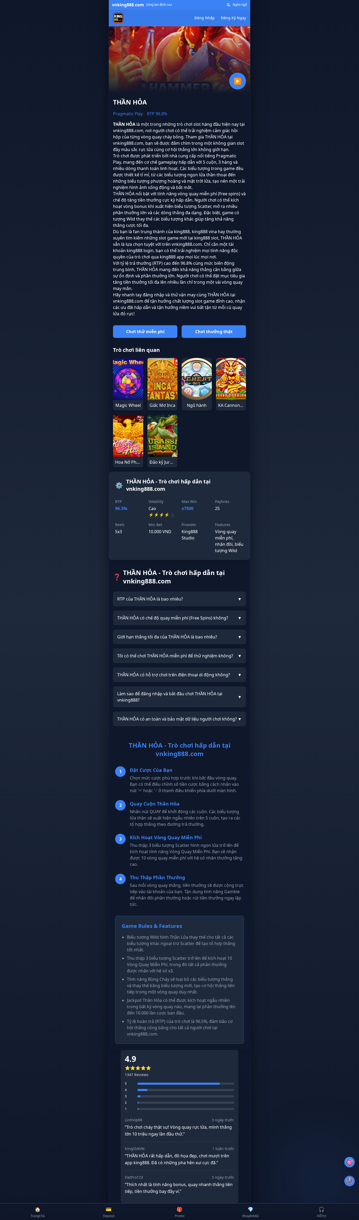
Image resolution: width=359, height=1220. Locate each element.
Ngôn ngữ (240, 5)
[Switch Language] (228, 5)
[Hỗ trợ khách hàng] (349, 1162)
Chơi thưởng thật (214, 331)
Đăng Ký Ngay (233, 17)
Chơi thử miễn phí (145, 331)
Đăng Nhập (204, 17)
